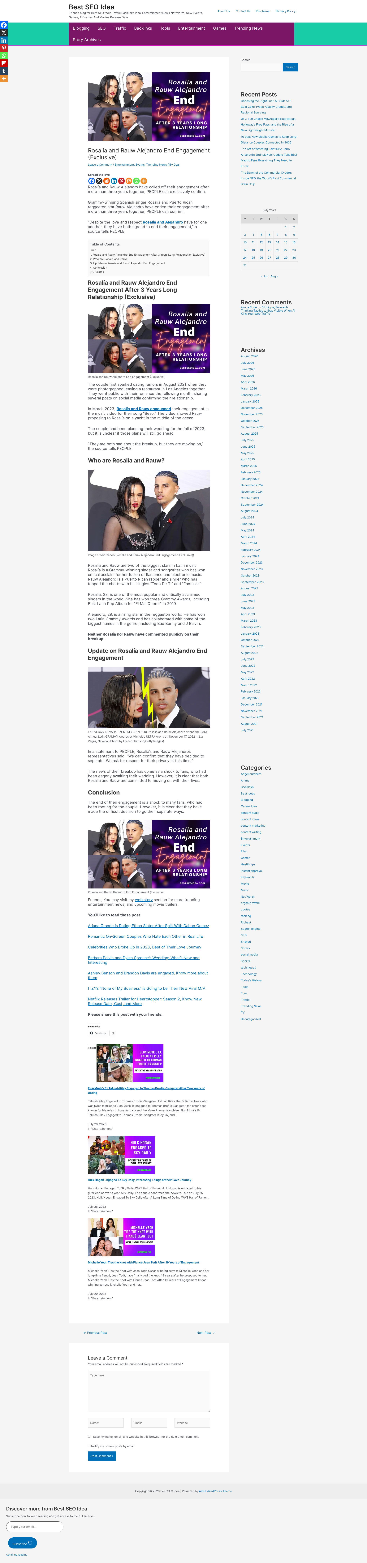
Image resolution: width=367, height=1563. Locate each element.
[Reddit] (106, 181)
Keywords (247, 877)
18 (253, 250)
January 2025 (250, 479)
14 (277, 242)
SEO (102, 28)
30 (294, 257)
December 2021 (251, 704)
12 (261, 242)
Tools (165, 28)
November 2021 (251, 711)
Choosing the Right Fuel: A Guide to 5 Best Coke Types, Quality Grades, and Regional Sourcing (266, 106)
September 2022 (252, 646)
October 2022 (250, 640)
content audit (250, 813)
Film (244, 851)
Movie (245, 883)
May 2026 (247, 375)
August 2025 (249, 433)
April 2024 (248, 537)
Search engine (251, 929)
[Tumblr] (4, 71)
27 (269, 257)
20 (269, 250)
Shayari (246, 941)
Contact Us (243, 11)
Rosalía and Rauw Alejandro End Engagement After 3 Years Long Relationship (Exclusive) (149, 254)
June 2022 (248, 665)
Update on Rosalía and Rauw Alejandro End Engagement (129, 263)
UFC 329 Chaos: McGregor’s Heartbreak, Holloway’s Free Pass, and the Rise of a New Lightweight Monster (268, 124)
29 (285, 257)
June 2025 (248, 446)
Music (245, 890)
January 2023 (250, 633)
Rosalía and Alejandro (163, 222)
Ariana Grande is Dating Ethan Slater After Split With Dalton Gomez (148, 925)
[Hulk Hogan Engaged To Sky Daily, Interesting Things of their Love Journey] (121, 1154)
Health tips (248, 864)
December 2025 (252, 408)
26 (261, 257)
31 (245, 265)
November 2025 (252, 414)
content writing (251, 832)
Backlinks (143, 28)
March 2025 (249, 466)
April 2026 (248, 382)
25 (253, 257)
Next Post (206, 1333)
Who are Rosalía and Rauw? (110, 259)
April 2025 (248, 459)
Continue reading (17, 1554)
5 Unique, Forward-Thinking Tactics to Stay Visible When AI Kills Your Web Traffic (268, 310)
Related (99, 271)
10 (245, 242)
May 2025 (247, 453)
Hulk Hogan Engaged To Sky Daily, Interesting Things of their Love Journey (139, 1180)
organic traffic (250, 903)
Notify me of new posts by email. (113, 1446)
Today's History (251, 980)
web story (144, 899)
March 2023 (249, 620)
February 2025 (251, 472)
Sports (245, 961)
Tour (244, 993)
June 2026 (248, 369)
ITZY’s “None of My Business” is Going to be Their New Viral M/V (146, 988)
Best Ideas (248, 793)
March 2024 (249, 543)
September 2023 (252, 582)
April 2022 (248, 678)
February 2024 (251, 550)
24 (245, 257)
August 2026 (249, 356)
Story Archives (87, 39)
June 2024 (248, 524)
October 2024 (250, 498)
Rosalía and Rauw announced (144, 409)
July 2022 (247, 659)
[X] (99, 181)
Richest (246, 922)
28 (277, 257)
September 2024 (252, 504)
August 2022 (249, 653)
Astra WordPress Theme (215, 1491)
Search (245, 60)
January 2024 (250, 556)
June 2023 (248, 601)
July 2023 (247, 595)
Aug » (274, 276)
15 (285, 242)
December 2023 (252, 562)
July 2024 (247, 517)
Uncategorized (251, 1019)
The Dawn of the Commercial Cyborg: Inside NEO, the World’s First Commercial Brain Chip (268, 178)
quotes (245, 909)
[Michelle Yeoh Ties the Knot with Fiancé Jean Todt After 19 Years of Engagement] (121, 1237)
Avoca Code (249, 307)
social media (249, 954)
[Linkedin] (114, 181)
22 (285, 250)
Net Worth (248, 896)
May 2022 (247, 672)
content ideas (250, 819)
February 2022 (251, 691)
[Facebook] (91, 181)
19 (261, 250)
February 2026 (251, 395)
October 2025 (250, 421)
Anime (245, 780)
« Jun (264, 276)
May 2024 (247, 530)
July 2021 (247, 730)
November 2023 (252, 569)
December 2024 (252, 485)
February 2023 (251, 627)
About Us (224, 11)
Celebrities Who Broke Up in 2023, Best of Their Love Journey (144, 947)
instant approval (251, 871)
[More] (143, 181)
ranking (246, 916)
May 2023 (247, 608)
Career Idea (249, 806)
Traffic (120, 28)
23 (294, 250)
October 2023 (250, 575)
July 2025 (247, 440)
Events (140, 164)
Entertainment (191, 28)
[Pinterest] (121, 181)
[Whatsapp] (136, 181)
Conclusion (100, 267)
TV (243, 1012)
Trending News (248, 28)
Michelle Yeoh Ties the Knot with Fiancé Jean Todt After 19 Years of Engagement (143, 1262)
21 (277, 250)
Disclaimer (263, 11)
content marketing (253, 825)
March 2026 (249, 388)
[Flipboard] (4, 63)
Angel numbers (251, 774)
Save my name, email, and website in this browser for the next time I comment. (146, 1436)
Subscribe (20, 1544)
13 (269, 242)
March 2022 (249, 685)
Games (219, 28)
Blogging (81, 28)
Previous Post (95, 1333)
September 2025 (252, 427)
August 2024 (249, 511)
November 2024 (252, 491)
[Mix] (129, 181)
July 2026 (247, 362)
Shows (245, 948)
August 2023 (249, 588)
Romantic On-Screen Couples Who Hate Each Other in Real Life (145, 936)
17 (245, 250)
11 (253, 242)
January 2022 (250, 698)
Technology (249, 974)
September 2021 (252, 717)
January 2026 (250, 401)
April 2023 (248, 614)
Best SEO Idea (91, 7)
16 (294, 242)
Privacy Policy (285, 11)
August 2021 (249, 724)
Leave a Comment (100, 164)
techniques (248, 967)
